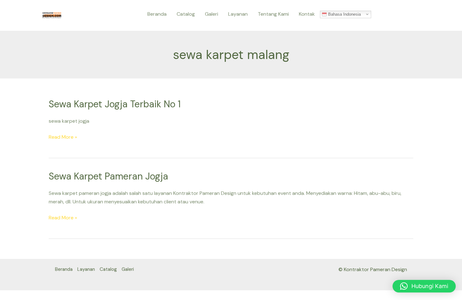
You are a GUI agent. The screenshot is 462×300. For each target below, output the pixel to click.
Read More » (63, 137)
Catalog (186, 14)
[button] (424, 286)
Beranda (157, 14)
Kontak (307, 14)
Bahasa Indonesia (344, 14)
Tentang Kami (273, 14)
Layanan (238, 14)
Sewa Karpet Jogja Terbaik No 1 (115, 104)
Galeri (211, 14)
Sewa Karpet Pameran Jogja (108, 176)
